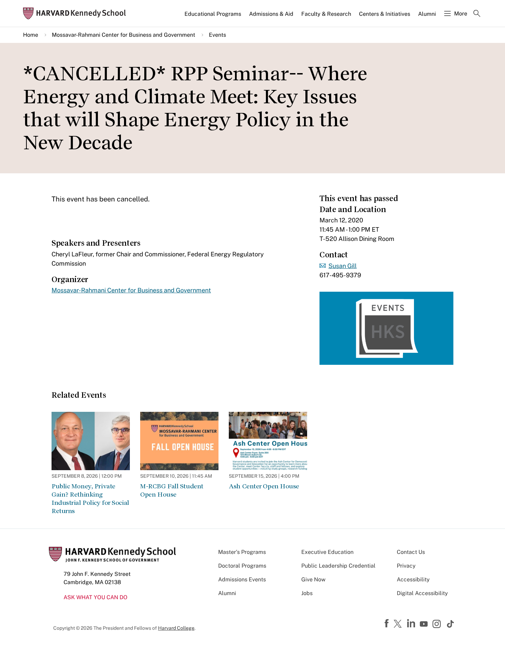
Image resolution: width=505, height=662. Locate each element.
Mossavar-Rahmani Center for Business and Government (123, 35)
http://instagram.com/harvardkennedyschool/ (438, 624)
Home (30, 35)
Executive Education (327, 552)
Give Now (313, 579)
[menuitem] (213, 17)
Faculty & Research (326, 14)
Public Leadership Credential (338, 565)
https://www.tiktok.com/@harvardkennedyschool (451, 624)
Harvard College (176, 628)
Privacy (406, 565)
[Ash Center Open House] (268, 441)
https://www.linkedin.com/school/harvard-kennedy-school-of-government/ (412, 623)
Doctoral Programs (242, 565)
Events (217, 35)
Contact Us (411, 552)
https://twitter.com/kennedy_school (399, 624)
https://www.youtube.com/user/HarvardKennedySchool (424, 624)
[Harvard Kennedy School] (76, 14)
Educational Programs (212, 14)
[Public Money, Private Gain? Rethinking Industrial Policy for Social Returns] (91, 441)
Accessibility (413, 579)
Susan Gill (342, 265)
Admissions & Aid (271, 14)
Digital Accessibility (422, 593)
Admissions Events (242, 579)
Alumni (427, 14)
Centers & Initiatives (384, 14)
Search (477, 14)
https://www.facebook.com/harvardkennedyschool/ (387, 623)
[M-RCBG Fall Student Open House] (179, 441)
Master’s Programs (242, 552)
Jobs (307, 593)
